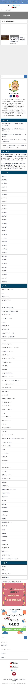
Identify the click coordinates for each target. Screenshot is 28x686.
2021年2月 (4, 238)
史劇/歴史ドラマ (6, 493)
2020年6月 (4, 267)
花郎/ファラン (5, 551)
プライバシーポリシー (6, 649)
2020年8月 (4, 259)
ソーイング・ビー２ (7, 402)
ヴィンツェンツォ (6, 467)
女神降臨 (4, 518)
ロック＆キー (5, 460)
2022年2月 (4, 194)
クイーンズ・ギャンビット (8, 358)
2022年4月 (4, 187)
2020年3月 (4, 278)
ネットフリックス (6, 420)
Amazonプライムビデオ (7, 289)
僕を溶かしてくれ (6, 478)
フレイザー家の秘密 (7, 442)
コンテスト (4, 369)
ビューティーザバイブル (8, 435)
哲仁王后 (4, 500)
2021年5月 (4, 227)
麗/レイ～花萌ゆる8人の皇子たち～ (10, 558)
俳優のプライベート (7, 474)
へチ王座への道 (5, 329)
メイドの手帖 (5, 453)
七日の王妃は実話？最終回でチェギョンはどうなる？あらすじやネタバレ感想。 (17, 39)
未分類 (3, 529)
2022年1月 (4, 198)
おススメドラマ (5, 325)
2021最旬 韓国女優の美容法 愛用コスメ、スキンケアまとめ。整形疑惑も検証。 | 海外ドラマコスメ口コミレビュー (14, 158)
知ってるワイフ (5, 547)
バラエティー (5, 424)
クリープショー (5, 365)
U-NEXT (4, 322)
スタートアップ (5, 391)
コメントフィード (6, 573)
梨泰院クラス (5, 536)
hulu (3, 303)
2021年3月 (4, 234)
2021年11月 (4, 205)
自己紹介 (3, 657)
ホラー (3, 449)
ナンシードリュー (6, 416)
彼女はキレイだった (7, 522)
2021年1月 (4, 241)
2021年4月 (4, 230)
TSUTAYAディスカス (7, 318)
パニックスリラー (6, 427)
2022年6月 (4, 179)
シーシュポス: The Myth (8, 384)
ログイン (4, 566)
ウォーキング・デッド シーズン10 (10, 347)
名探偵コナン (5, 496)
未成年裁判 (4, 533)
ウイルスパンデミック (7, 344)
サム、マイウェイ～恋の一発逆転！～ (11, 380)
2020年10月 (5, 252)
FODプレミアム (5, 296)
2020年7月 (4, 263)
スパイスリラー (5, 394)
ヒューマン (4, 431)
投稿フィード (5, 569)
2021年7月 (4, 219)
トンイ (3, 413)
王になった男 (5, 544)
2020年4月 (4, 274)
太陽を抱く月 (5, 511)
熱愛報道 (4, 540)
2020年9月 (4, 256)
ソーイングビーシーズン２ (8, 398)
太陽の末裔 (4, 507)
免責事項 (3, 653)
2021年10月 (5, 208)
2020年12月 (5, 245)
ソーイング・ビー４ (7, 409)
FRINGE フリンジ (6, 300)
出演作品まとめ (5, 485)
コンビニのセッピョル (7, 373)
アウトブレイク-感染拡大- (8, 336)
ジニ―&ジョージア (6, 387)
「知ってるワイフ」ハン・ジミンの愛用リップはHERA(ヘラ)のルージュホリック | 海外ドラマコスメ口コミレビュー (13, 167)
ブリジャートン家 (6, 445)
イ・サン (4, 340)
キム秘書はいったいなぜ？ (8, 351)
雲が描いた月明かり (7, 555)
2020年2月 (4, 281)
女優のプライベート (7, 515)
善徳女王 (4, 504)
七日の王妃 (4, 471)
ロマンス (4, 464)
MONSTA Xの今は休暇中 (8, 307)
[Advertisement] (14, 29)
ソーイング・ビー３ (7, 405)
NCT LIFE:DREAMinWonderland (10, 311)
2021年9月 (4, 212)
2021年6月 (4, 223)
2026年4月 (4, 176)
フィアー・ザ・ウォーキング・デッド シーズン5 (14, 438)
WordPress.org (5, 577)
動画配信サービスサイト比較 (9, 489)
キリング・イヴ (5, 354)
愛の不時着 (4, 526)
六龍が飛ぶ (4, 482)
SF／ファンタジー (6, 314)
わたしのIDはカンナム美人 (8, 333)
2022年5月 (4, 183)
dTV (3, 293)
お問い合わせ (4, 645)
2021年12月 (5, 201)
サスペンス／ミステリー (8, 376)
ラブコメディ (5, 456)
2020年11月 (4, 248)
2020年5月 (4, 270)
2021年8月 (4, 216)
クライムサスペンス (7, 362)
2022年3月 (4, 190)
